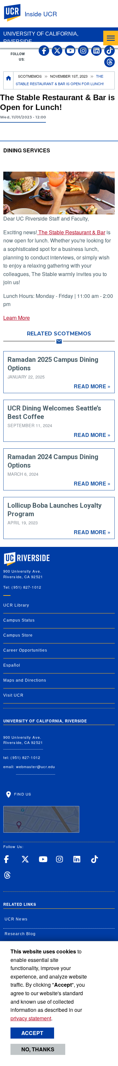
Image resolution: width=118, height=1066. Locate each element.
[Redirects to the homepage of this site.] (8, 80)
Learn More (16, 317)
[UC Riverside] (16, 13)
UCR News (16, 919)
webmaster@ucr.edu (35, 766)
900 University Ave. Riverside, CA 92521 (23, 739)
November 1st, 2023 (69, 76)
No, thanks (37, 1049)
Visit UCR (13, 695)
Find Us (22, 793)
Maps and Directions (24, 680)
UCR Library (16, 605)
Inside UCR (41, 13)
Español (11, 665)
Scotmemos (30, 76)
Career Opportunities (25, 650)
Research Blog (20, 934)
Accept (32, 1033)
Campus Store (18, 635)
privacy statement (30, 1018)
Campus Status (19, 620)
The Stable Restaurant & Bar (71, 232)
